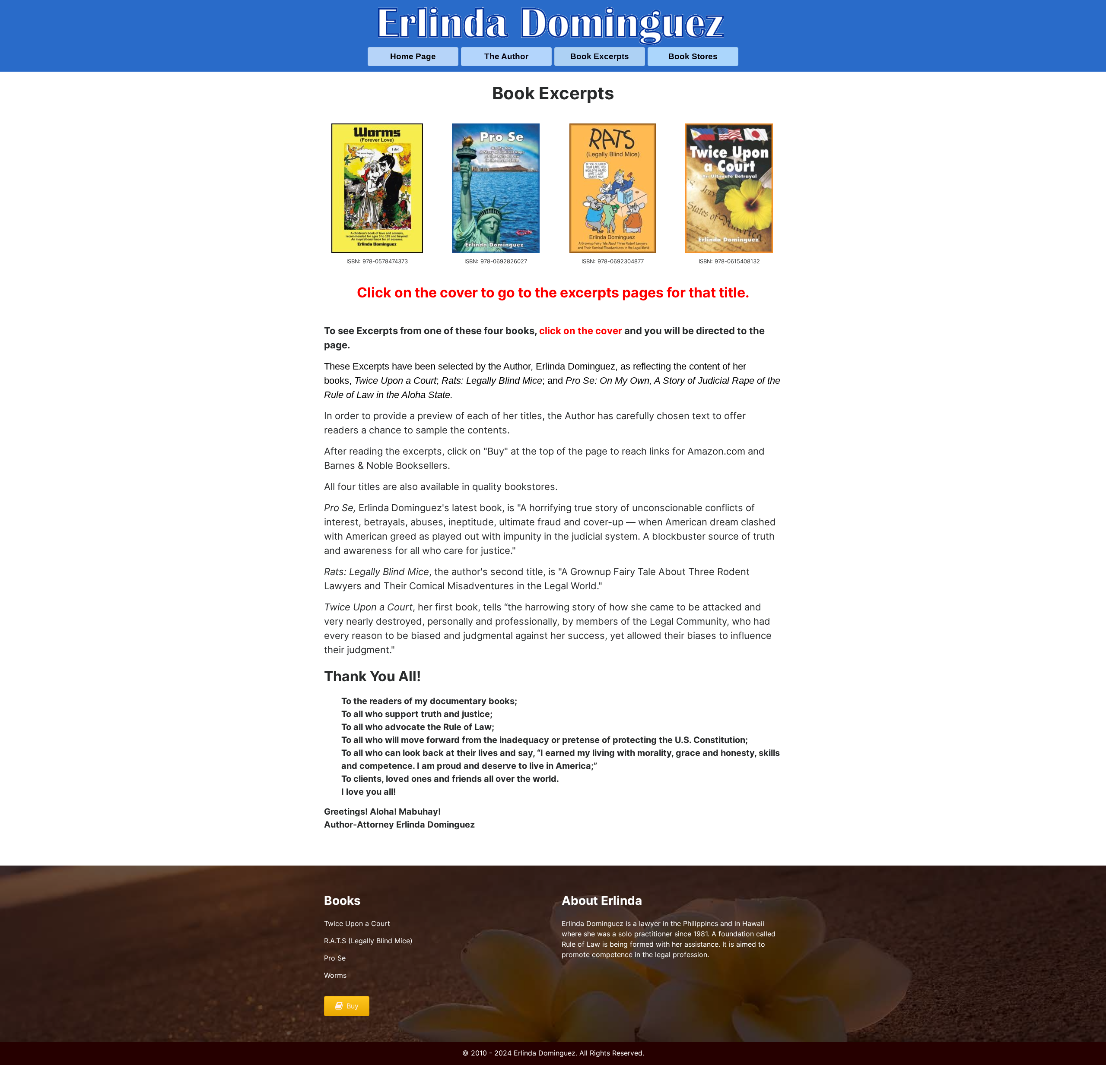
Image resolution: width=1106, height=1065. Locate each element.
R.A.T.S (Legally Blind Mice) (368, 940)
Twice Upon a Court (357, 923)
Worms (335, 975)
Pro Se (335, 958)
